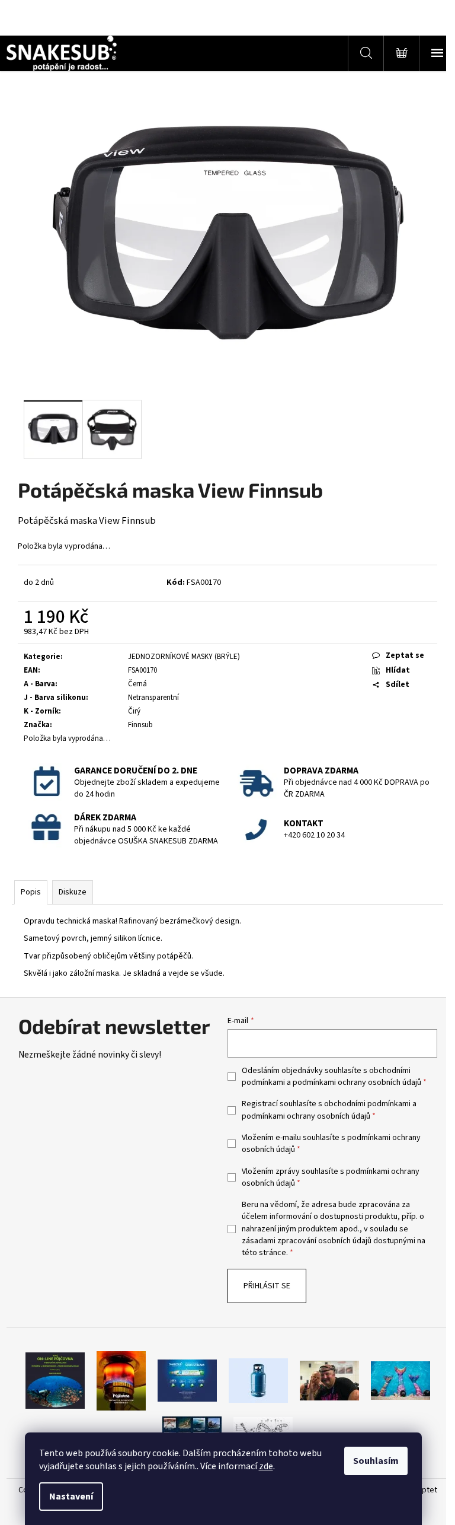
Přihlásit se (266, 1286)
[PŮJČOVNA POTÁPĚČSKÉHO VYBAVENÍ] (55, 1380)
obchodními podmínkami (367, 1104)
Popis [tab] (31, 892)
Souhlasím (376, 1460)
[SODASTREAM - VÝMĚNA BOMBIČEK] (187, 1380)
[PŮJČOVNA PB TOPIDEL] (121, 1380)
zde (266, 1466)
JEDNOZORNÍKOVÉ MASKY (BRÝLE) (184, 656)
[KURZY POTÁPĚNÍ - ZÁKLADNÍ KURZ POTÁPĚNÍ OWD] (329, 1380)
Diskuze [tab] (72, 892)
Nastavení (71, 1496)
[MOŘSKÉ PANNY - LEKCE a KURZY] (400, 1380)
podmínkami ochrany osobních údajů (357, 1082)
